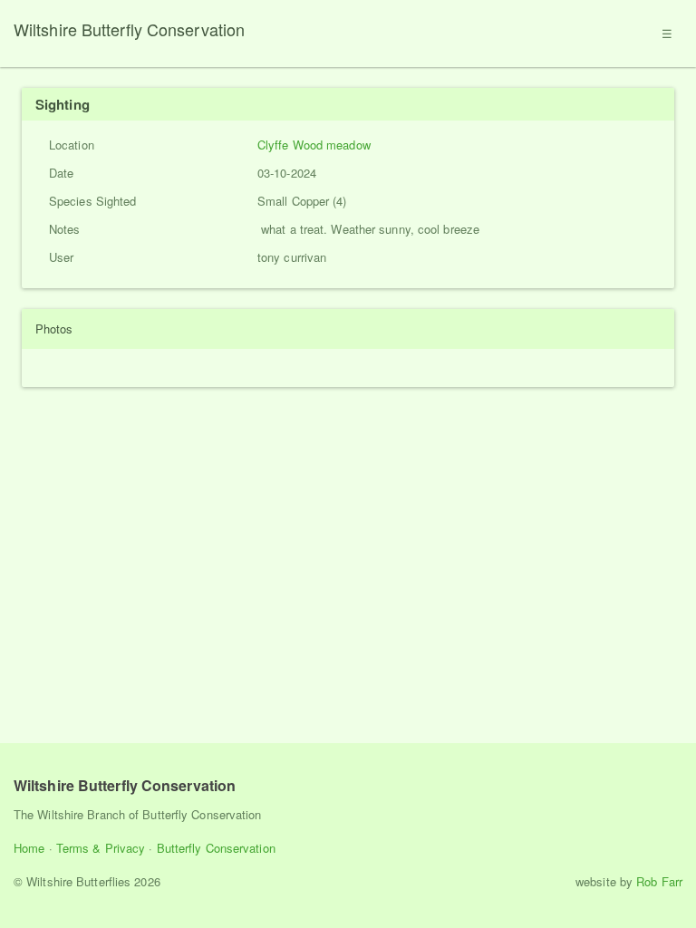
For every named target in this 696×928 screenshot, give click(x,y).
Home (29, 847)
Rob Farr (659, 881)
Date (61, 172)
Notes (65, 228)
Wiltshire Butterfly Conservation (129, 29)
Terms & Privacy (101, 847)
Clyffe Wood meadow (314, 144)
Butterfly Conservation (216, 847)
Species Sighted (93, 200)
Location (71, 144)
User (61, 257)
